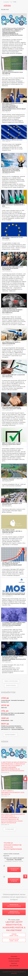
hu (11, 1)
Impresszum (14, 963)
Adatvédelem (14, 956)
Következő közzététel (14, 961)
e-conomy (6, 1)
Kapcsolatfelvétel (14, 965)
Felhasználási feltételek (14, 958)
